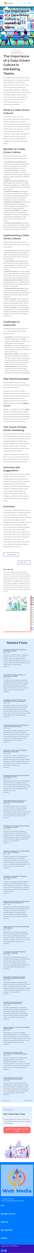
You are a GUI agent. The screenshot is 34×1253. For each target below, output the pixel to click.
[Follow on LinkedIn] (5, 1250)
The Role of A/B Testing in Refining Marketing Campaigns (15, 751)
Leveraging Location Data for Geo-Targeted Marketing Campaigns (14, 700)
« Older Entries (6, 1100)
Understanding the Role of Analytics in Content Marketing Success (16, 725)
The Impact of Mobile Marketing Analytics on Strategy (14, 952)
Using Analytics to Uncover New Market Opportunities (16, 1028)
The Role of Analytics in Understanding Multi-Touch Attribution (16, 851)
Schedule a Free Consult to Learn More (17, 1130)
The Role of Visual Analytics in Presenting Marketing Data (13, 1002)
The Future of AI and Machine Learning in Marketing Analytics (16, 826)
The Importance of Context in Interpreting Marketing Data (13, 1078)
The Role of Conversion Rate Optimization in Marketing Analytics (15, 1053)
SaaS (27, 409)
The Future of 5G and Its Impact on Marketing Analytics (15, 650)
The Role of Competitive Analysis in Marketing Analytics (15, 876)
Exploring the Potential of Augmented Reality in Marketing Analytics (16, 902)
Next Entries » (28, 1100)
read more (6, 666)
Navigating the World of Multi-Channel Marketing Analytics (16, 776)
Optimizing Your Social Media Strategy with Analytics (16, 927)
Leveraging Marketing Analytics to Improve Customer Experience (14, 801)
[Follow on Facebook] (2, 1250)
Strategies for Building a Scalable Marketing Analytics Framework (14, 977)
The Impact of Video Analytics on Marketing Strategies (14, 675)
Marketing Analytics (17, 52)
